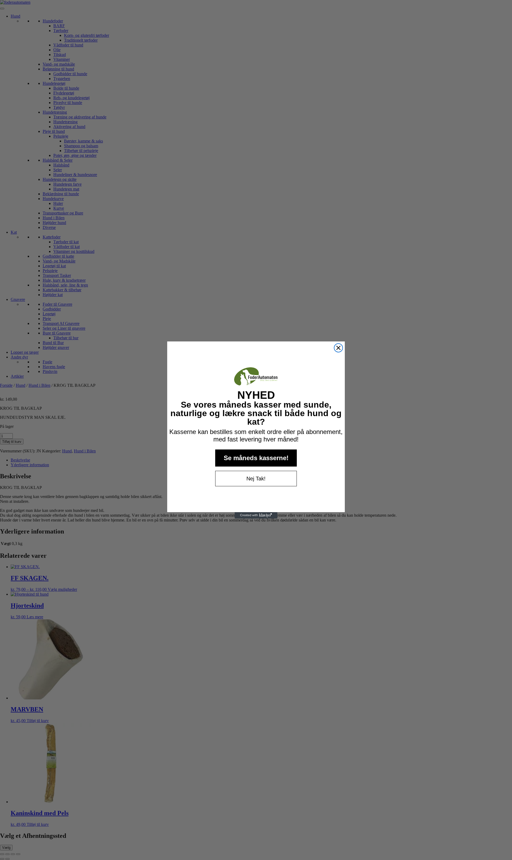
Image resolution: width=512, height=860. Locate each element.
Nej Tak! (256, 478)
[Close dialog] (338, 348)
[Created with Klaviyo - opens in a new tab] (256, 515)
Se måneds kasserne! (256, 457)
